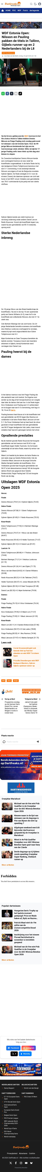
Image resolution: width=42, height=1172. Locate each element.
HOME (8, 10)
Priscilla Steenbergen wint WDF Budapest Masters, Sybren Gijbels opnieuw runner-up (26, 663)
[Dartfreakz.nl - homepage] (13, 4)
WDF (19, 10)
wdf (3, 680)
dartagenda (34, 10)
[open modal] (39, 3)
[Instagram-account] (21, 1163)
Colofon (32, 1153)
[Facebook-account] (16, 1163)
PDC (14, 10)
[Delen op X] (11, 93)
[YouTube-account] (26, 1163)
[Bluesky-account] (31, 1163)
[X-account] (10, 1163)
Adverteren (23, 1153)
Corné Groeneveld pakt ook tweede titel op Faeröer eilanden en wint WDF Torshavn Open (26, 652)
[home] (2, 10)
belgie (16, 680)
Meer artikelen (8, 865)
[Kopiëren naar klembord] (20, 93)
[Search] (31, 4)
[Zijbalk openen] (2, 4)
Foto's (25, 10)
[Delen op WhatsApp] (3, 93)
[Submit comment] (37, 741)
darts (13, 410)
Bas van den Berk (12, 56)
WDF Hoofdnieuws (8, 53)
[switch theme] (35, 3)
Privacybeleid (12, 1153)
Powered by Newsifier (21, 1167)
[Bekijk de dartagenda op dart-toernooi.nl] (21, 1069)
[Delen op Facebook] (7, 93)
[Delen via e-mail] (16, 93)
